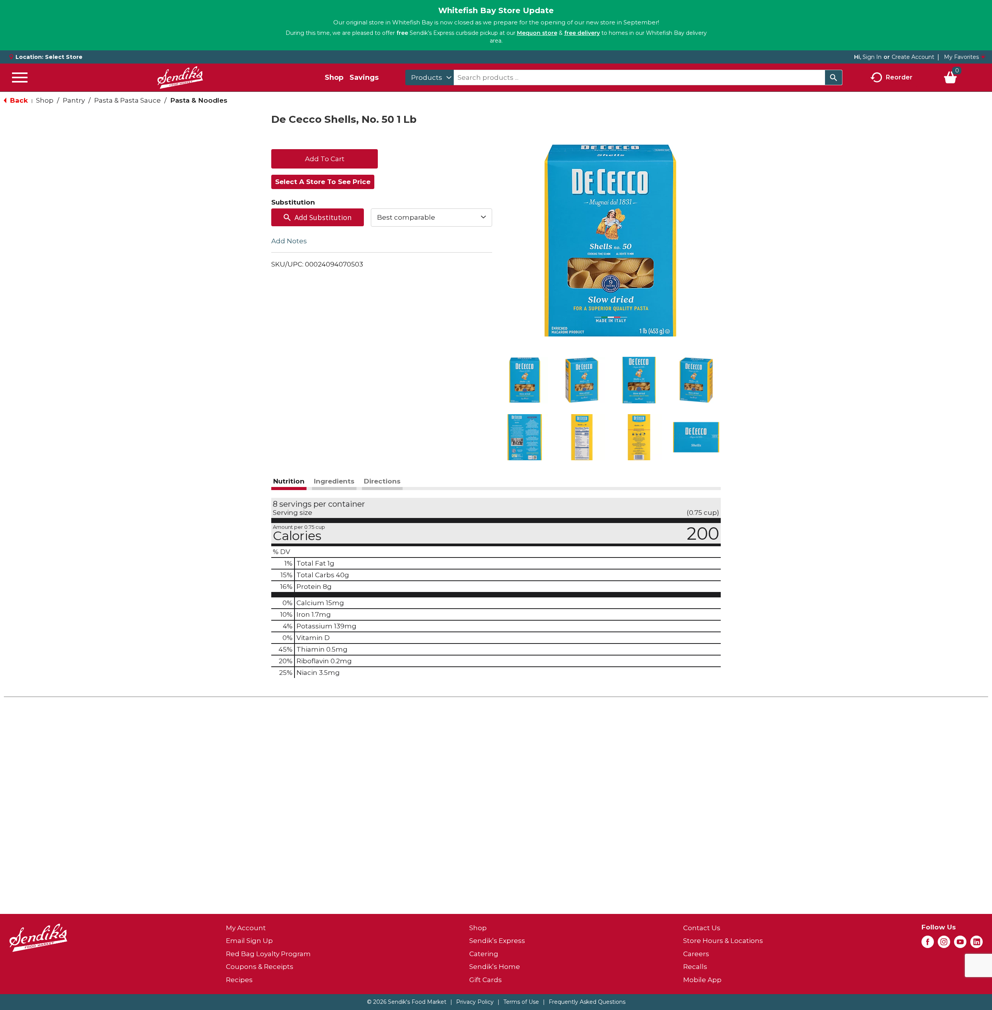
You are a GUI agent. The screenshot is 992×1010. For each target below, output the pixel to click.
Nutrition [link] (289, 481)
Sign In (872, 56)
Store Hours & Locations (723, 941)
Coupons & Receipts (259, 966)
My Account (246, 928)
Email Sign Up (249, 941)
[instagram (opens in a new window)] (944, 944)
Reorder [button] (899, 77)
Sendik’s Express (497, 941)
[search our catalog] (833, 77)
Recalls (695, 966)
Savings (364, 77)
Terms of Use (521, 1001)
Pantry (74, 100)
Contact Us (701, 928)
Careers (696, 954)
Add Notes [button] (289, 240)
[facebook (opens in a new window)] (927, 944)
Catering (483, 954)
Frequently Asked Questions (587, 1001)
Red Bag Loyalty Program (268, 954)
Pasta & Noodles (198, 100)
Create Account (913, 56)
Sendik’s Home (494, 966)
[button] (524, 380)
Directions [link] (382, 481)
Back (18, 100)
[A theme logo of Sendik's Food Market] (180, 77)
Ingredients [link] (334, 481)
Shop (334, 77)
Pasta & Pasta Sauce (127, 100)
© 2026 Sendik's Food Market (406, 1001)
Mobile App (702, 980)
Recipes (239, 980)
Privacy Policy (475, 1001)
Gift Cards (485, 980)
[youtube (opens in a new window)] (960, 944)
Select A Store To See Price (322, 182)
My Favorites (961, 56)
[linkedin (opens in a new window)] (976, 944)
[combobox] (429, 77)
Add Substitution (322, 217)
